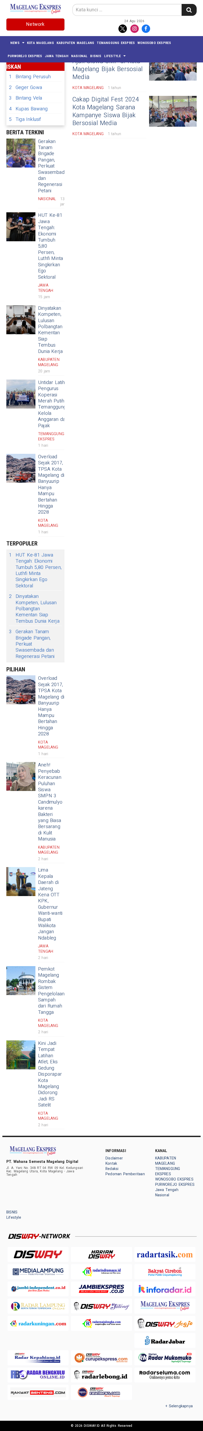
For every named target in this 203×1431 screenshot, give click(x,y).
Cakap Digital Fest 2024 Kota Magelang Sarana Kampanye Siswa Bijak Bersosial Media (105, 111)
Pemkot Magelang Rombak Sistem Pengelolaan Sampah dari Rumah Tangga (51, 991)
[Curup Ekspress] (101, 1357)
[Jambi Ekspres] (101, 1289)
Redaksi (111, 1169)
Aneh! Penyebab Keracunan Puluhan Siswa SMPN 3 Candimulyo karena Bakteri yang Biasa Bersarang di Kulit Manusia (50, 802)
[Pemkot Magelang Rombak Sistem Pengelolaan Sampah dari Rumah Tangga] (20, 980)
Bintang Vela (25, 98)
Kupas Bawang (28, 109)
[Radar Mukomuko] (165, 1357)
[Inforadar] (165, 1289)
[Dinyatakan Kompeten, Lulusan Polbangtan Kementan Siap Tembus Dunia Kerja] (20, 319)
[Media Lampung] (38, 1271)
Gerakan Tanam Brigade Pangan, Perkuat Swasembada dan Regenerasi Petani (52, 166)
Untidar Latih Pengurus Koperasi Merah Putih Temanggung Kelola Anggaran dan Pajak (53, 404)
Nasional (79, 56)
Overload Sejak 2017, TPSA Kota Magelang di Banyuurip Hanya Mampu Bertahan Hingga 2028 (51, 484)
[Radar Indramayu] (101, 1271)
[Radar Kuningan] (38, 1323)
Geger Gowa (25, 88)
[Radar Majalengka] (101, 1323)
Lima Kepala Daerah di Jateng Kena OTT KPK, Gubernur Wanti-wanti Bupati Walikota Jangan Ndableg (50, 904)
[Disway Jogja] (165, 1323)
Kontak (111, 1163)
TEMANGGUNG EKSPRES (116, 43)
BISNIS (95, 56)
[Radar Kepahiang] (38, 1357)
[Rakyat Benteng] (38, 1392)
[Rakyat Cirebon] (165, 1271)
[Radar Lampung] (38, 1306)
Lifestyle (112, 56)
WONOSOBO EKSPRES (154, 43)
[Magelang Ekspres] (165, 1306)
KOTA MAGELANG (40, 43)
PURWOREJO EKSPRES (25, 56)
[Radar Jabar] (165, 1340)
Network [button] (35, 24)
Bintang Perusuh (30, 77)
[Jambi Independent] (38, 1289)
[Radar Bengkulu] (38, 1375)
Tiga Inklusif (25, 119)
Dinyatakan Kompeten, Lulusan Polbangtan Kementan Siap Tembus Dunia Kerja (50, 330)
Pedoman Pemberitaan (125, 1174)
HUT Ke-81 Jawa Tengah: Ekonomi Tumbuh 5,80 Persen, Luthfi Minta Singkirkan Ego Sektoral (35, 570)
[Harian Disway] (101, 1254)
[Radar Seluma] (165, 1375)
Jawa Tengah (56, 56)
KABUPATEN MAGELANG (75, 43)
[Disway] (38, 1254)
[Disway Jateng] (101, 1306)
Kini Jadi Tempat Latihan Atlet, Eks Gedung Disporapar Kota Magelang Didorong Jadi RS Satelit (50, 1074)
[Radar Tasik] (165, 1254)
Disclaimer (114, 1158)
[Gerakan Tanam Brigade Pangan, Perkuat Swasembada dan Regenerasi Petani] (20, 153)
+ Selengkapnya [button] (179, 1406)
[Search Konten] (189, 10)
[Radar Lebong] (101, 1375)
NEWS (15, 43)
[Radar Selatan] (101, 1392)
